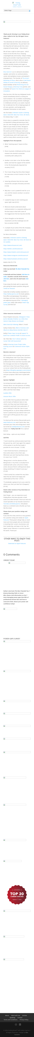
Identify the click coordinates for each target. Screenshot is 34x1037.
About (7, 1015)
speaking (12, 1017)
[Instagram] (16, 1024)
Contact (19, 1017)
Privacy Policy (24, 1019)
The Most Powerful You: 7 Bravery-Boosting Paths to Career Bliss (16, 593)
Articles (24, 1015)
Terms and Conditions (10, 1019)
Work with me (15, 1015)
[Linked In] (20, 1024)
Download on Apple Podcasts (17, 543)
